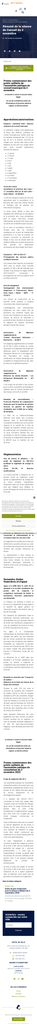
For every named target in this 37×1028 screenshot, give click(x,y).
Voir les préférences (18, 526)
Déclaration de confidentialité (23, 530)
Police (18, 991)
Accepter (18, 516)
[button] (34, 497)
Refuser (18, 521)
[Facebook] (14, 979)
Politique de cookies (10, 530)
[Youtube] (22, 979)
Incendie (18, 994)
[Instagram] (18, 979)
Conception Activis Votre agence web (18, 1023)
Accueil (5, 20)
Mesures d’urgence (18, 996)
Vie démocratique (13, 20)
